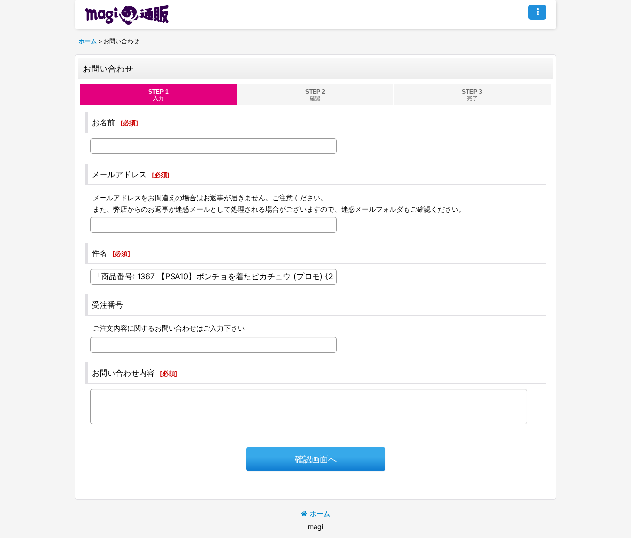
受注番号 (107, 305)
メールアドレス (119, 174)
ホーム (320, 513)
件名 (99, 253)
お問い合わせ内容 (123, 373)
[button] (537, 12)
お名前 (103, 122)
